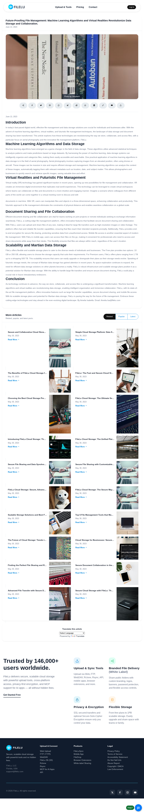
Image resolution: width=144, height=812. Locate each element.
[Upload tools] (121, 105)
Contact (93, 7)
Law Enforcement (115, 769)
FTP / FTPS (45, 754)
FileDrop (77, 757)
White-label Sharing (82, 763)
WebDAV (44, 757)
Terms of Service (114, 754)
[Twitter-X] (112, 792)
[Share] (23, 105)
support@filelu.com (14, 771)
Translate (80, 636)
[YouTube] (135, 792)
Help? (130, 808)
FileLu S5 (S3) (46, 760)
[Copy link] (103, 105)
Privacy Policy (113, 751)
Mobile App (79, 754)
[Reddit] (76, 105)
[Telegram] (67, 105)
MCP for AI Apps (47, 769)
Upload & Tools (63, 7)
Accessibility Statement (117, 757)
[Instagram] (127, 792)
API (41, 772)
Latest (132, 317)
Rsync (42, 766)
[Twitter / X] (41, 105)
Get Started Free (12, 695)
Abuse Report (113, 763)
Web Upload (45, 751)
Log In (131, 7)
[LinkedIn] (94, 105)
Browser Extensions (82, 760)
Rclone (43, 763)
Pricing (80, 7)
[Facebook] (32, 105)
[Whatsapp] (85, 105)
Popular (121, 317)
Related (109, 317)
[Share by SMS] (59, 105)
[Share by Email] (50, 105)
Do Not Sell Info (114, 760)
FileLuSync (79, 751)
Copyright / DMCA (115, 766)
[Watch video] (112, 105)
